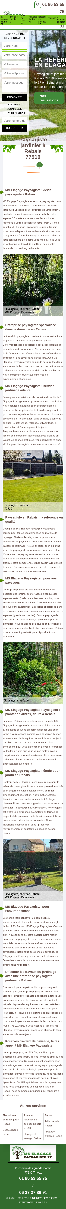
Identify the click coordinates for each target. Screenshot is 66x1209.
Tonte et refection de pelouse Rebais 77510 (32, 1121)
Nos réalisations (49, 98)
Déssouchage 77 (51, 19)
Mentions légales (33, 1202)
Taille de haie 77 (23, 19)
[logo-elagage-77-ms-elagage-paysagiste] (14, 14)
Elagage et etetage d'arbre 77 (4, 19)
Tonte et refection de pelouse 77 (42, 19)
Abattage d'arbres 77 (33, 19)
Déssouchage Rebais (10, 1131)
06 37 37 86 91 (33, 1192)
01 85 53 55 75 (33, 1178)
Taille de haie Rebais (52, 1123)
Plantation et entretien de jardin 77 (61, 19)
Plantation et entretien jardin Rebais (11, 1119)
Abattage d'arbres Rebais (53, 1133)
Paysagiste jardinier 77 (14, 19)
